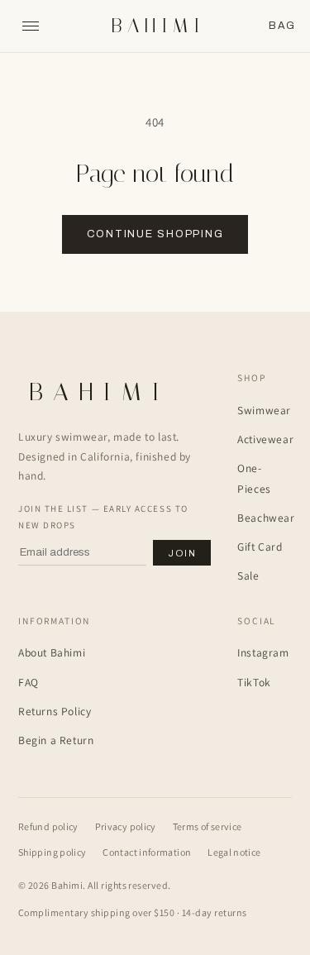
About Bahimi (51, 652)
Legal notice (233, 852)
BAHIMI (157, 26)
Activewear (265, 439)
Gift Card (259, 546)
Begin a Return (55, 740)
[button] (282, 26)
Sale (248, 575)
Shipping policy (52, 852)
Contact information (147, 852)
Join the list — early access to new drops (103, 517)
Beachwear (265, 517)
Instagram (263, 652)
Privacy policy (125, 826)
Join (182, 553)
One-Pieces (254, 478)
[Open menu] (30, 26)
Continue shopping (155, 234)
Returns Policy (54, 711)
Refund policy (48, 826)
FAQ (28, 682)
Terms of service (207, 826)
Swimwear (264, 410)
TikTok (254, 682)
